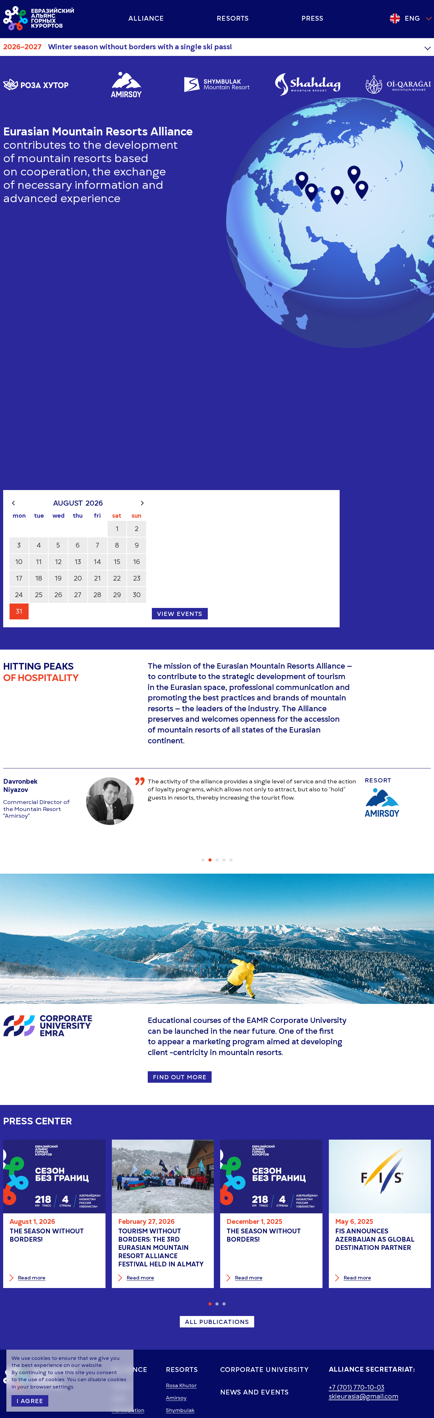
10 (19, 561)
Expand (427, 47)
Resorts (232, 18)
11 (39, 561)
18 (38, 578)
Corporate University (264, 1369)
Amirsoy (176, 1397)
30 (137, 594)
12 (58, 561)
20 (78, 578)
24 (19, 594)
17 (19, 578)
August (68, 503)
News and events (254, 1392)
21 (97, 578)
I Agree (30, 1401)
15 (117, 561)
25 (39, 594)
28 (97, 594)
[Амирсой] (126, 84)
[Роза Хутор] (35, 84)
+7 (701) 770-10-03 (356, 1387)
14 (97, 561)
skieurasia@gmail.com (363, 1396)
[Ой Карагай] (398, 84)
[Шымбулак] (216, 84)
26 (58, 594)
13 (78, 561)
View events (180, 614)
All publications (217, 1322)
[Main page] (39, 18)
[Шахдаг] (307, 84)
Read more (31, 1278)
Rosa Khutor (181, 1385)
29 (117, 594)
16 (136, 561)
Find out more (180, 1077)
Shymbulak (180, 1410)
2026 (94, 503)
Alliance (146, 18)
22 (117, 578)
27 (77, 594)
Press (312, 18)
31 (19, 611)
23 (136, 578)
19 (58, 578)
